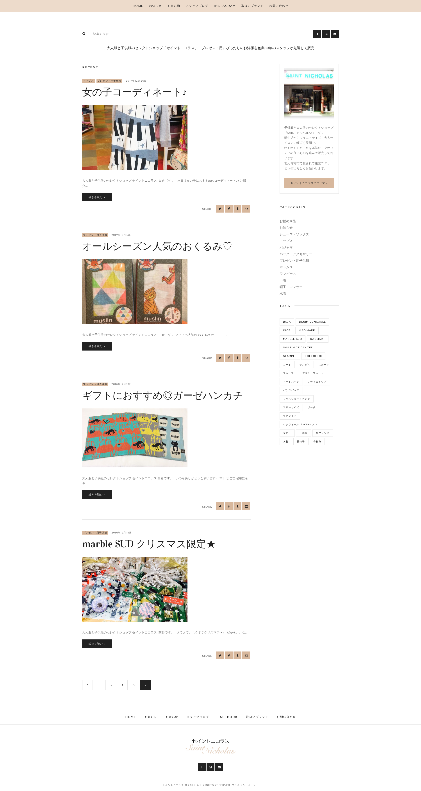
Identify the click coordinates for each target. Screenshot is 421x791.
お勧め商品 (288, 221)
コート (287, 364)
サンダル (305, 364)
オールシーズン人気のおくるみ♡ (157, 246)
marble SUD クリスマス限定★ (149, 544)
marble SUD (292, 338)
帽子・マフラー (291, 287)
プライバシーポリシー (245, 785)
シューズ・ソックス (294, 234)
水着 (283, 293)
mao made (307, 330)
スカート (324, 364)
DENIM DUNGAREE (312, 321)
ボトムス (286, 267)
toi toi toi (313, 356)
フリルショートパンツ (296, 398)
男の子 (301, 441)
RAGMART (317, 338)
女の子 (287, 433)
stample (290, 356)
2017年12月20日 (136, 80)
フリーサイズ (291, 407)
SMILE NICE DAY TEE (298, 347)
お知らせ (286, 227)
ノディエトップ (317, 381)
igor (287, 330)
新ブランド (323, 433)
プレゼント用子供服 (109, 80)
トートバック (291, 381)
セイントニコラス (173, 785)
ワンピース (288, 274)
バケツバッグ (291, 390)
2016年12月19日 (121, 384)
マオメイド (290, 415)
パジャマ (286, 247)
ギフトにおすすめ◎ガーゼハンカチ (162, 395)
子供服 (304, 433)
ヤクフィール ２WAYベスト (300, 424)
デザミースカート (313, 373)
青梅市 (317, 441)
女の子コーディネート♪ (134, 92)
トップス (88, 80)
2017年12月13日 (121, 234)
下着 (283, 280)
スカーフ (288, 373)
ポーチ (312, 407)
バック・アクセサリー (296, 254)
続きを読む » (97, 197)
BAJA (287, 321)
